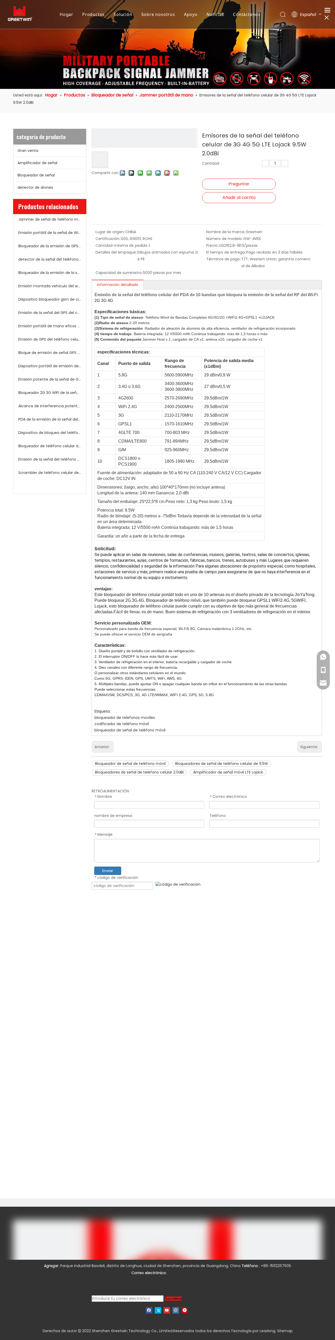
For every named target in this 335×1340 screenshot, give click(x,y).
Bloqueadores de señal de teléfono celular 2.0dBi (139, 772)
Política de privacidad (167, 1279)
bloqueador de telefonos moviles (124, 717)
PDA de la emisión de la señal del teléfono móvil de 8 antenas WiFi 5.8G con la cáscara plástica (49, 419)
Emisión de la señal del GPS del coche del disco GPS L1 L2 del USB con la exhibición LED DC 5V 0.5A (49, 312)
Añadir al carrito (239, 197)
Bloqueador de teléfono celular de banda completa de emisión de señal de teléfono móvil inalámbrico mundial (49, 446)
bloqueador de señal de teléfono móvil (129, 730)
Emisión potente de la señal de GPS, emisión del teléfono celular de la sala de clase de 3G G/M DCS (49, 379)
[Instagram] (175, 1310)
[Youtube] (167, 1310)
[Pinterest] (184, 1310)
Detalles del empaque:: (116, 252)
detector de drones (35, 187)
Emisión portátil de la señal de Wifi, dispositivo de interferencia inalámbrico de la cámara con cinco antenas (49, 232)
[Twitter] (158, 1310)
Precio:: (212, 245)
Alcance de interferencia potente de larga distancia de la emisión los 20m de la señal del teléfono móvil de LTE (49, 406)
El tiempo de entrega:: (226, 252)
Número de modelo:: (224, 238)
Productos (93, 14)
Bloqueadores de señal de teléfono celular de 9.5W (221, 763)
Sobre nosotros (158, 14)
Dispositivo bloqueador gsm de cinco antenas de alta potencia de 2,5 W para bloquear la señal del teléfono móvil (49, 299)
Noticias (215, 14)
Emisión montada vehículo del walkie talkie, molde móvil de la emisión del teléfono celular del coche (49, 286)
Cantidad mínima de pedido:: (122, 245)
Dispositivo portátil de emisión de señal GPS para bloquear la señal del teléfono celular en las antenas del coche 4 (49, 366)
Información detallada (117, 284)
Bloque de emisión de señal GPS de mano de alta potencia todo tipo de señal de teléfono (49, 352)
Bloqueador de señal (36, 175)
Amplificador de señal (37, 162)
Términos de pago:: (223, 259)
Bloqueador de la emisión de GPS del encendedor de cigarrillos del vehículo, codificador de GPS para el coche (49, 246)
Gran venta (28, 150)
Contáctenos (246, 14)
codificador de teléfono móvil (121, 723)
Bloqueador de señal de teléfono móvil (130, 763)
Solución (123, 14)
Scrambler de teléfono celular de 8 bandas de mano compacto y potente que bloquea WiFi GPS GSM (49, 472)
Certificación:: (108, 238)
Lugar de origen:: (110, 231)
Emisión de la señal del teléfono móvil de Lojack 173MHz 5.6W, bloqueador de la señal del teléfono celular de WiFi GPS (49, 459)
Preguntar (238, 184)
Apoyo (191, 14)
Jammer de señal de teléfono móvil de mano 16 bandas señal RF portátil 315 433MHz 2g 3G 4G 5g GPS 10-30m (49, 219)
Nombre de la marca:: (226, 231)
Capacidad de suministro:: (119, 272)
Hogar (66, 14)
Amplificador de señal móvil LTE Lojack (228, 772)
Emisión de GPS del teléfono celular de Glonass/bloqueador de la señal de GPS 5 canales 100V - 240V (49, 339)
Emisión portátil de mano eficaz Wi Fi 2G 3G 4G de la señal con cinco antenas (49, 326)
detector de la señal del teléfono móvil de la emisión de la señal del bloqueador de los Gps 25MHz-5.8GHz (49, 259)
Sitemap (285, 1330)
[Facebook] (149, 1310)
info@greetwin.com (186, 1272)
